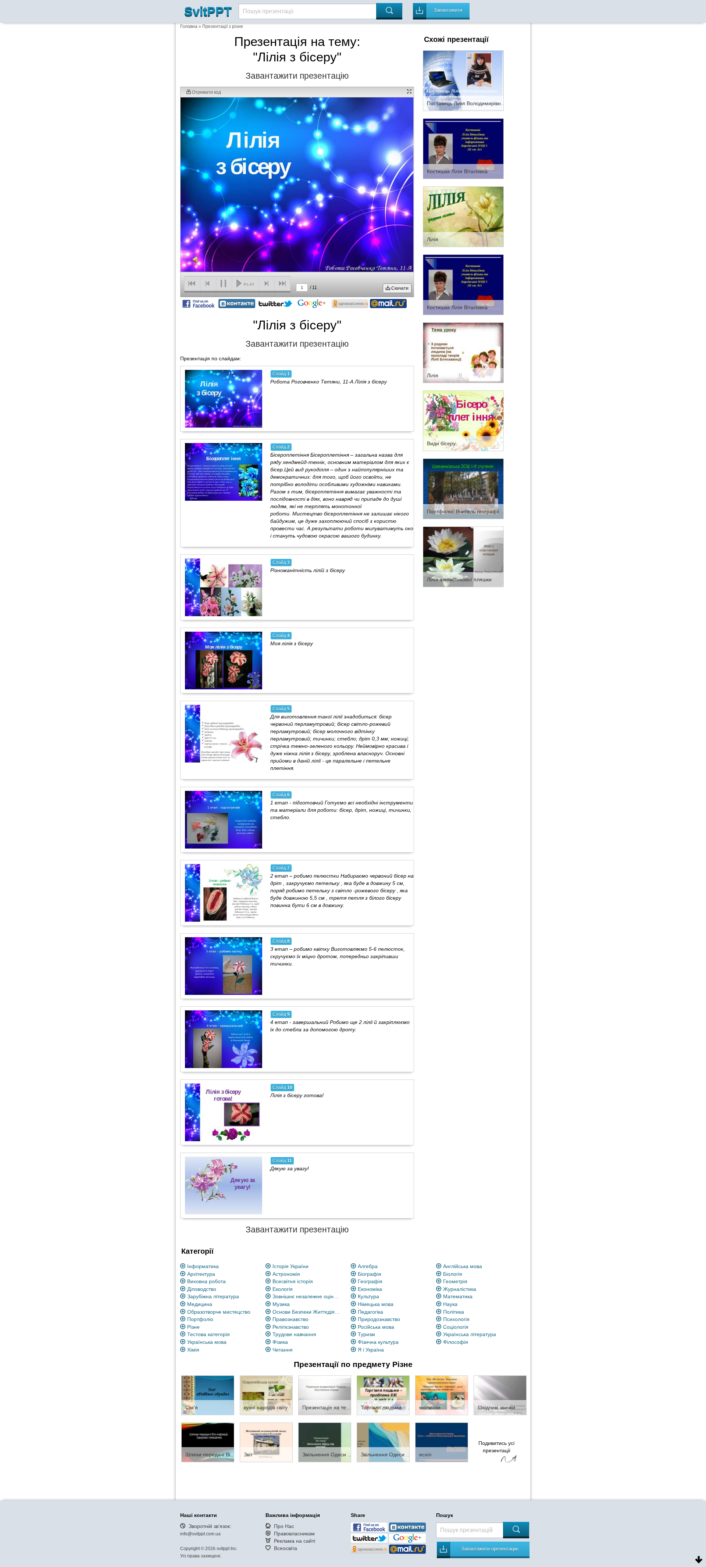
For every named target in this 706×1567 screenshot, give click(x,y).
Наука (450, 1304)
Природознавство (379, 1319)
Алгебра (368, 1266)
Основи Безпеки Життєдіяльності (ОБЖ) (307, 1312)
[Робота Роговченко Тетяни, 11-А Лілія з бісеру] (223, 398)
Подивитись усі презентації (496, 1446)
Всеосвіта (285, 1548)
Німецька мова (375, 1304)
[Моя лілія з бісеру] (223, 660)
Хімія (193, 1350)
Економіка (370, 1289)
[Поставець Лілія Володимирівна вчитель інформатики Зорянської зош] (463, 80)
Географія (370, 1281)
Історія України (290, 1266)
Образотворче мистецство (218, 1312)
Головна (188, 26)
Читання (282, 1350)
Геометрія (455, 1281)
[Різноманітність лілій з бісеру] (223, 587)
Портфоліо (200, 1319)
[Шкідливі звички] (500, 1395)
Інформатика (203, 1266)
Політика (453, 1312)
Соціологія (455, 1327)
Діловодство (201, 1289)
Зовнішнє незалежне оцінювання (307, 1296)
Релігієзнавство (290, 1327)
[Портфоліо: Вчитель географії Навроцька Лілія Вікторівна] (463, 488)
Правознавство (290, 1319)
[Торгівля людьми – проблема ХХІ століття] (383, 1395)
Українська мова (207, 1342)
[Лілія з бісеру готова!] (223, 1112)
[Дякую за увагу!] (223, 1185)
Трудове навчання (294, 1334)
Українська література (469, 1334)
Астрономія (286, 1274)
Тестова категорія (208, 1334)
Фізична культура (378, 1342)
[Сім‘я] (208, 1395)
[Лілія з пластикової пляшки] (463, 556)
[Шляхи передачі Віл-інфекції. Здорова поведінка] (208, 1442)
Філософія (455, 1342)
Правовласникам (294, 1533)
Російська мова (376, 1327)
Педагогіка (370, 1312)
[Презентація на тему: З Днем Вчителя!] (325, 1395)
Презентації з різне (222, 26)
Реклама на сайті (294, 1541)
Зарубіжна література (213, 1296)
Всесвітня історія (292, 1281)
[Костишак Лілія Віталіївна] (463, 148)
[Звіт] (266, 1442)
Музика (281, 1304)
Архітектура (201, 1274)
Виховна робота (206, 1281)
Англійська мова (462, 1266)
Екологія (282, 1289)
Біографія (369, 1274)
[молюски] (442, 1395)
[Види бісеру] (463, 420)
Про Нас (284, 1526)
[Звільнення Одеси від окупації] (325, 1442)
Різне (193, 1327)
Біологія (452, 1274)
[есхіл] (442, 1442)
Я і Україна (371, 1350)
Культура (368, 1296)
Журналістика (459, 1289)
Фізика (280, 1342)
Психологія (456, 1319)
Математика (458, 1296)
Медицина (199, 1304)
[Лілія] (463, 216)
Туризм (366, 1334)
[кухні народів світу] (266, 1395)
